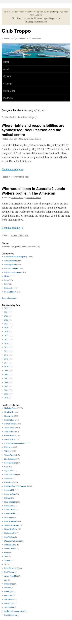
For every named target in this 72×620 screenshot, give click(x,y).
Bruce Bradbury (10, 529)
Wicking (7, 451)
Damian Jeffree (10, 548)
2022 (6, 319)
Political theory (10, 291)
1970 (6, 397)
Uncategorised (10, 264)
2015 (6, 347)
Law (6, 280)
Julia (6, 556)
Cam (6, 466)
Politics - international (13, 272)
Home (6, 61)
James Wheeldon (11, 575)
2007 (6, 378)
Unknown (8, 478)
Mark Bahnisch (10, 423)
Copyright (8, 83)
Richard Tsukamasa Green (14, 443)
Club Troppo (16, 30)
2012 (6, 358)
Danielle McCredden (12, 540)
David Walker (9, 439)
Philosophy (8, 287)
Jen (5, 579)
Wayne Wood (9, 455)
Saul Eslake (9, 505)
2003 (6, 393)
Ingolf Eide (8, 470)
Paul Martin (9, 583)
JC (5, 564)
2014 (6, 351)
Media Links (9, 90)
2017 (6, 339)
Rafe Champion (10, 501)
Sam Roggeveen (10, 614)
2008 (6, 374)
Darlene (7, 587)
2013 (6, 354)
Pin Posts (8, 97)
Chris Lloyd (9, 482)
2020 (6, 327)
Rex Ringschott (10, 458)
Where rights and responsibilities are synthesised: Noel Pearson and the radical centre (33, 130)
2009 (6, 370)
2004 (6, 390)
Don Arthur (9, 416)
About (6, 69)
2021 (6, 323)
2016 (6, 343)
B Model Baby (10, 544)
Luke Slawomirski (11, 568)
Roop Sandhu (9, 513)
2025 (6, 308)
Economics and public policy (15, 256)
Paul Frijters (9, 419)
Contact (7, 76)
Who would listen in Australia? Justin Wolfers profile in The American (33, 191)
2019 (6, 331)
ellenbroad (8, 595)
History (7, 276)
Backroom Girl (10, 532)
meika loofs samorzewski (14, 611)
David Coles (9, 603)
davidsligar (8, 591)
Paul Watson (9, 572)
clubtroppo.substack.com (36, 21)
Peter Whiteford (10, 521)
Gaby (6, 552)
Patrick (7, 497)
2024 (6, 312)
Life (6, 284)
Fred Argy (8, 447)
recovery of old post (19, 176)
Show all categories (9, 298)
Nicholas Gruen (33, 138)
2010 (6, 366)
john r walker (9, 494)
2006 (6, 382)
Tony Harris (9, 431)
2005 (6, 386)
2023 (6, 315)
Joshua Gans (9, 607)
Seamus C (8, 560)
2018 (6, 335)
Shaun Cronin (9, 509)
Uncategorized (10, 260)
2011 (6, 362)
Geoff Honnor (10, 435)
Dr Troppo (8, 517)
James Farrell (9, 427)
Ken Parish (8, 412)
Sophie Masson (10, 462)
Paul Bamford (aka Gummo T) (16, 486)
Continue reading (12, 169)
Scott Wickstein (10, 474)
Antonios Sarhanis (11, 525)
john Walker (9, 537)
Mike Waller (9, 599)
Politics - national (11, 268)
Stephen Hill (9, 490)
